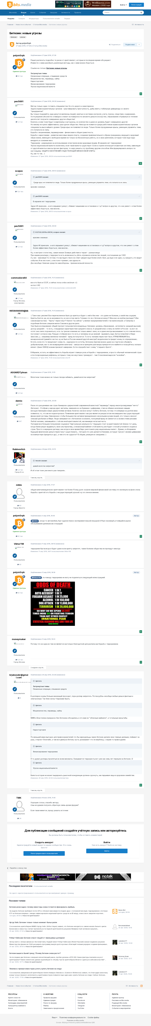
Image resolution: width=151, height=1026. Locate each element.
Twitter (80, 998)
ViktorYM (19, 544)
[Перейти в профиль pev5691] (19, 109)
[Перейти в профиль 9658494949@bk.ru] (19, 321)
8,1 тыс (20, 76)
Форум (23, 12)
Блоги (33, 12)
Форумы (10, 18)
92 (20, 564)
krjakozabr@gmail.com (18, 676)
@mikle (35, 521)
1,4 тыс (20, 393)
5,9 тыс (20, 660)
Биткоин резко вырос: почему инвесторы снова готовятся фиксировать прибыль (42, 907)
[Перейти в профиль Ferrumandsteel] (115, 926)
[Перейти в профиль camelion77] (115, 942)
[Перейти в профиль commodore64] (19, 286)
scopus (19, 171)
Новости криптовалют (31, 916)
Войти (123, 5)
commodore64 (19, 278)
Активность (65, 12)
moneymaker (19, 639)
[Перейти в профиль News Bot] (115, 911)
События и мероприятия (121, 1008)
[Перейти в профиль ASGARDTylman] (19, 380)
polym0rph (26, 43)
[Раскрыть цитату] (34, 177)
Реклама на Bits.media (120, 1000)
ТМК (18, 798)
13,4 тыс (20, 191)
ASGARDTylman (18, 372)
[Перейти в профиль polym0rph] (12, 44)
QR (93, 1022)
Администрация (49, 1000)
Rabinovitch (19, 449)
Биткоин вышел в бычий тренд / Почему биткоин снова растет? (35, 953)
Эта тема (132, 12)
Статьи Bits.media (40, 46)
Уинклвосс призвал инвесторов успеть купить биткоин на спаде (35, 969)
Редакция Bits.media (119, 1003)
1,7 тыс (20, 298)
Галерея (22, 18)
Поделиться (115, 44)
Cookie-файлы (93, 1017)
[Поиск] (141, 12)
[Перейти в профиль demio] (19, 409)
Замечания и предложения (53, 1008)
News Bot (121, 910)
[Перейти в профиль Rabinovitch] (19, 457)
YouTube (81, 1008)
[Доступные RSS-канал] (141, 986)
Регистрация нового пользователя (44, 853)
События (42, 12)
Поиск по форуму (50, 1003)
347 (20, 421)
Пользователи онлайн (51, 18)
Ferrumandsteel (124, 925)
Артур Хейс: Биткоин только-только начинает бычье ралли (33, 922)
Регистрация (136, 5)
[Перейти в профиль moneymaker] (19, 647)
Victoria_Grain (123, 956)
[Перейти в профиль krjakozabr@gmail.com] (19, 686)
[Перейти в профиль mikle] (19, 493)
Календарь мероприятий (17, 1003)
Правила (77, 12)
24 (20, 818)
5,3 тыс (20, 470)
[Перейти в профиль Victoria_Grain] (115, 957)
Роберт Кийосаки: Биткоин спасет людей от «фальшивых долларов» (37, 938)
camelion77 (122, 941)
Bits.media (13, 12)
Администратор (118, 998)
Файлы (46, 1006)
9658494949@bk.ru (18, 312)
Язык (54, 1017)
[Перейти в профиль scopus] (19, 179)
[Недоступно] (53, 603)
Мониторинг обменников (17, 1000)
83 (20, 505)
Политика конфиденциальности (72, 1017)
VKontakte (81, 1003)
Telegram (81, 1006)
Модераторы (34, 18)
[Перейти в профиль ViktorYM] (19, 552)
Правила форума (50, 998)
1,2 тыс (20, 122)
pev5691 (18, 101)
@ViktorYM (36, 577)
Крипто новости (14, 998)
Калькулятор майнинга (17, 1006)
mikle (19, 485)
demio (19, 401)
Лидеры (67, 18)
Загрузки (53, 12)
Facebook (81, 1000)
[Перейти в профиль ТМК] (19, 806)
